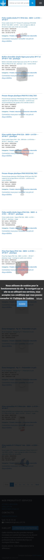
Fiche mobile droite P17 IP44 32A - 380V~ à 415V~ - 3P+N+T (22, 19)
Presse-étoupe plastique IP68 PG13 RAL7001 (19, 96)
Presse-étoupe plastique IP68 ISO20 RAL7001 (20, 173)
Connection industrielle (30, 36)
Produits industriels (16, 36)
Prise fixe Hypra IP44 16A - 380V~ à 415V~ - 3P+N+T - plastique (19, 252)
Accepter (22, 304)
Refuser (39, 298)
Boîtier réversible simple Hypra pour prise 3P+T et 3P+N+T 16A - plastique (21, 58)
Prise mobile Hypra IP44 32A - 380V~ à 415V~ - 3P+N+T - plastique (20, 135)
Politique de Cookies (23, 298)
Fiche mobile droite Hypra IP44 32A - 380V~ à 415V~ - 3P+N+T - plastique (19, 213)
